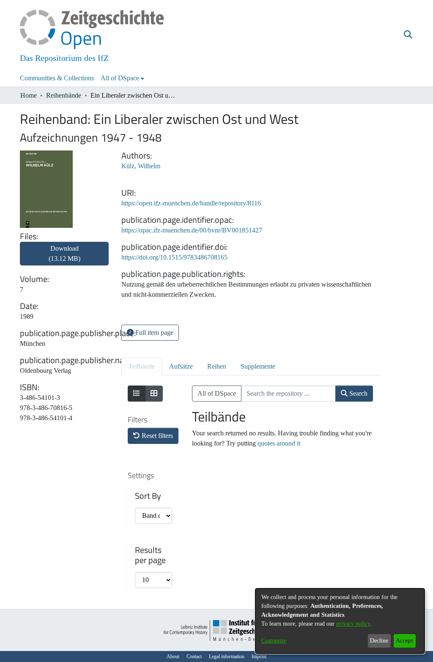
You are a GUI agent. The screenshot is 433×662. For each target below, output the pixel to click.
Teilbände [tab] (142, 366)
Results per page (150, 555)
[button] (408, 35)
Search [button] (357, 393)
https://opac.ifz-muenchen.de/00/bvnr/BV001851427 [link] (191, 230)
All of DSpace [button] (120, 78)
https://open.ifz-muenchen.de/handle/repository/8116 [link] (191, 203)
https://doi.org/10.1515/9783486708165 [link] (174, 257)
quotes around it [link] (279, 443)
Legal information (226, 656)
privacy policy (353, 624)
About (173, 656)
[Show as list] (136, 394)
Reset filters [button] (156, 435)
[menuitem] (122, 78)
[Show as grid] (154, 394)
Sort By (148, 496)
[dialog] (340, 621)
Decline (379, 640)
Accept (404, 640)
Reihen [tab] (216, 366)
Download (64, 253)
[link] (64, 258)
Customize (273, 640)
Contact (194, 656)
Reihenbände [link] (63, 95)
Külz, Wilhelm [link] (140, 166)
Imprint (259, 656)
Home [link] (28, 95)
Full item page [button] (153, 332)
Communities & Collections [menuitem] (57, 78)
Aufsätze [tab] (181, 366)
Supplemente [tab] (258, 366)
